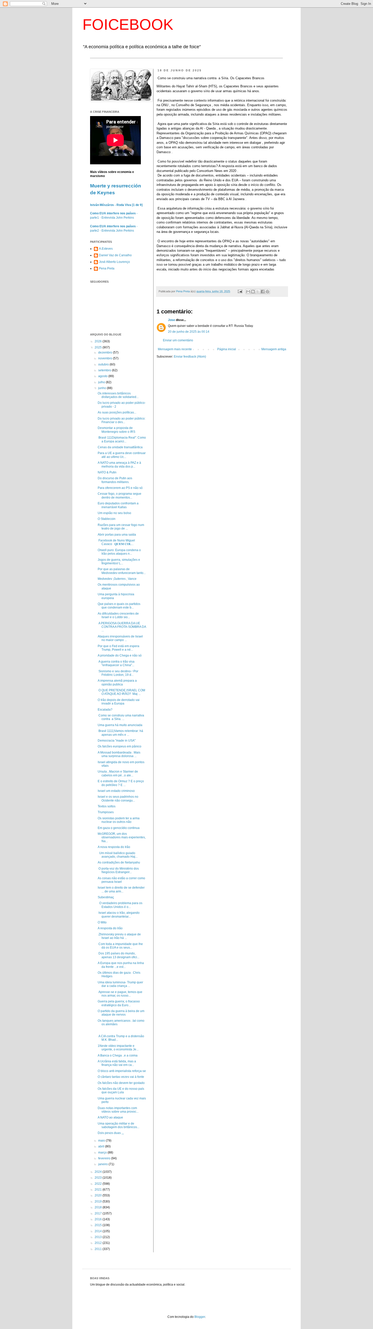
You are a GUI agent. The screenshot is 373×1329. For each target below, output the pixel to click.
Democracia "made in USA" (116, 740)
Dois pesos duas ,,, (111, 1133)
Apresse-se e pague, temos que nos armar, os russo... (120, 993)
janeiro (103, 1164)
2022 (99, 1184)
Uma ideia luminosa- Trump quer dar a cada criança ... (120, 984)
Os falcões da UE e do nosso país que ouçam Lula (121, 1090)
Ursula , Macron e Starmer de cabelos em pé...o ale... (118, 773)
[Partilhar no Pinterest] (267, 291)
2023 (99, 1177)
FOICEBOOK (127, 24)
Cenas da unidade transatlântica (120, 447)
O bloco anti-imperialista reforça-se (122, 1071)
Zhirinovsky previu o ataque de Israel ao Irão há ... (119, 936)
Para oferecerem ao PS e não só (120, 488)
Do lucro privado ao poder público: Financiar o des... (121, 420)
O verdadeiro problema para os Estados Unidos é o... (120, 904)
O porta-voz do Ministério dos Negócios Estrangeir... (118, 870)
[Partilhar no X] (257, 291)
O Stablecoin (106, 519)
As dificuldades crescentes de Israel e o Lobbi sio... (118, 615)
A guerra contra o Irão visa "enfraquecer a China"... (116, 663)
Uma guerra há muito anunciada (120, 725)
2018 (99, 1207)
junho (102, 388)
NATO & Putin (107, 472)
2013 (99, 1237)
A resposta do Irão (110, 928)
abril (101, 1146)
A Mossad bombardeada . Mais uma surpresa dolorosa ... (119, 754)
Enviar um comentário (178, 340)
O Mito (102, 922)
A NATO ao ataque (110, 1117)
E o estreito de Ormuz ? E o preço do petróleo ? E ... (121, 783)
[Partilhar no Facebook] (262, 291)
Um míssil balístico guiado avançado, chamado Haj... (118, 854)
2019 (99, 1201)
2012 (99, 1243)
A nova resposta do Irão (114, 847)
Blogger (199, 1317)
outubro (104, 364)
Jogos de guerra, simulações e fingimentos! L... (119, 561)
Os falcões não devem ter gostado (121, 1083)
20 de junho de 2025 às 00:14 (188, 331)
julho (102, 382)
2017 (99, 1213)
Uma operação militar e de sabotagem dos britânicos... (118, 1125)
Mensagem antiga (273, 349)
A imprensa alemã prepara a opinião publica (117, 682)
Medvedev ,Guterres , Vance (117, 579)
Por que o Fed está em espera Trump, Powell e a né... (118, 647)
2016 (99, 1219)
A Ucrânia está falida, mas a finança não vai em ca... (117, 1063)
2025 (99, 347)
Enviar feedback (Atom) (190, 356)
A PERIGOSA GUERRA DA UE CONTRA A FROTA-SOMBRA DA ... (122, 626)
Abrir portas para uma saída (117, 534)
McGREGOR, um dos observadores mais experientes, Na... (122, 837)
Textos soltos (106, 806)
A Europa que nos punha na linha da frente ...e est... (121, 964)
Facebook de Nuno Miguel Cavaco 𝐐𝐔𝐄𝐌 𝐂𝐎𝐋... (116, 542)
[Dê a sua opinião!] (253, 291)
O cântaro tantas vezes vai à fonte (121, 1077)
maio (102, 1140)
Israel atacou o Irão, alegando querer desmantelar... (119, 914)
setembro (105, 370)
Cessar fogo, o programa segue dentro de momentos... (119, 495)
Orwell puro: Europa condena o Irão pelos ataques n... (119, 551)
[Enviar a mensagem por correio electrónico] (239, 291)
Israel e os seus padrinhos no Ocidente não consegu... (118, 798)
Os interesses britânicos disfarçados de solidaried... (118, 395)
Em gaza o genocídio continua (119, 828)
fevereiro (104, 1158)
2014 (99, 1231)
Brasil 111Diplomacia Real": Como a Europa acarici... (122, 439)
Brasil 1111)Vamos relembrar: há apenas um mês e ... (120, 732)
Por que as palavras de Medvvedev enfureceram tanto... (122, 570)
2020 (99, 1195)
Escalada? (105, 709)
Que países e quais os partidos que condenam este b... (119, 605)
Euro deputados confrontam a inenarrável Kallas (118, 505)
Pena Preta (106, 268)
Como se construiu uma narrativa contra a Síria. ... (121, 717)
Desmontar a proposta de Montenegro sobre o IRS (116, 429)
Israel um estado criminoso (116, 791)
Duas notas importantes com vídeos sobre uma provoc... (118, 1109)
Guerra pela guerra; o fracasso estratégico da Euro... (119, 1003)
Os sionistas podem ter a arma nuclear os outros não (119, 820)
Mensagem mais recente (175, 349)
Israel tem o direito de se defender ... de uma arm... (121, 889)
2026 (99, 341)
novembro (105, 358)
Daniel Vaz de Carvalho (115, 255)
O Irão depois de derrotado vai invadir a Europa (119, 701)
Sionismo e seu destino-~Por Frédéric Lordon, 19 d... (118, 673)
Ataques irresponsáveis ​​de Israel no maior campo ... (120, 638)
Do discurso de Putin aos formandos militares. (115, 480)
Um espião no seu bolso (114, 513)
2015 (99, 1225)
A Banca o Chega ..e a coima (118, 1055)
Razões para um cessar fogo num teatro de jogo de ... (121, 526)
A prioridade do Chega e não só (120, 655)
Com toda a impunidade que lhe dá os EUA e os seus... (120, 945)
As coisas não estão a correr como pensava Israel (121, 880)
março (103, 1152)
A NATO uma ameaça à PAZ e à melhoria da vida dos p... (119, 464)
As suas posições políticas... (117, 412)
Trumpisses (106, 812)
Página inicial (226, 349)
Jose (171, 320)
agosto (103, 376)
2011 (99, 1249)
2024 (99, 1172)
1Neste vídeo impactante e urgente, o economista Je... (118, 1047)
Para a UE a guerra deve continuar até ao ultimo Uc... (122, 454)
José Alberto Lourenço (114, 262)
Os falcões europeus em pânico (119, 746)
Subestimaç (106, 897)
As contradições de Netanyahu (119, 862)
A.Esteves (106, 248)
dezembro (105, 352)
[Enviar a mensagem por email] (248, 291)
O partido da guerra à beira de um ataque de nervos (121, 1012)
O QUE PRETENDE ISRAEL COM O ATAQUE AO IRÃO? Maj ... (121, 692)
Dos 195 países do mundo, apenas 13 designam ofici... (118, 955)
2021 (99, 1189)
